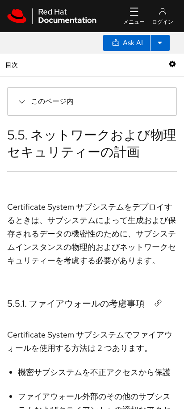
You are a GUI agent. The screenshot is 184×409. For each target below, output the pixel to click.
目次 (13, 64)
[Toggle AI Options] (160, 43)
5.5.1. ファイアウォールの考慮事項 (76, 303)
